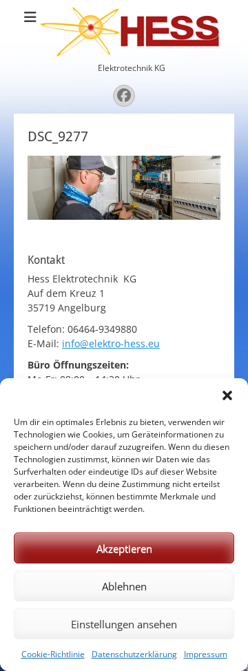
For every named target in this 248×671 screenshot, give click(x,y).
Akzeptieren (124, 548)
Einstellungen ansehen (124, 624)
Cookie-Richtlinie (53, 654)
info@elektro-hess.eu (111, 343)
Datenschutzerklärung (134, 654)
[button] (227, 395)
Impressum (205, 654)
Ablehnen (124, 586)
